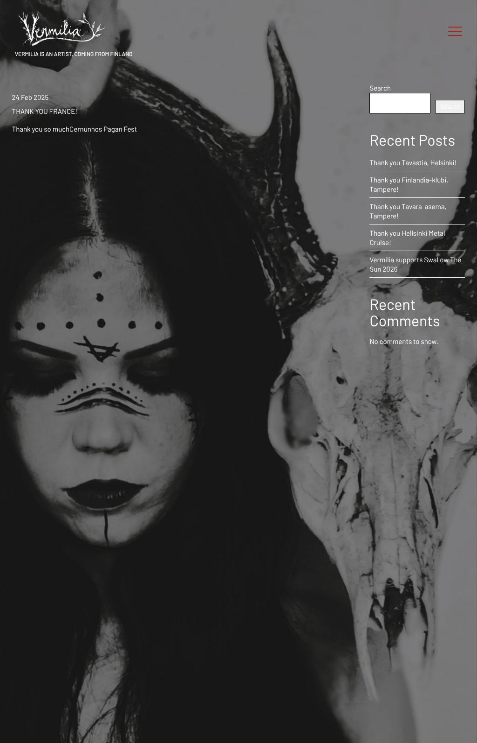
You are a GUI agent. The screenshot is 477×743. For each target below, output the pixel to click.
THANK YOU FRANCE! (45, 111)
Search (380, 88)
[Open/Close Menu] (455, 32)
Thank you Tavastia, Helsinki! (413, 162)
